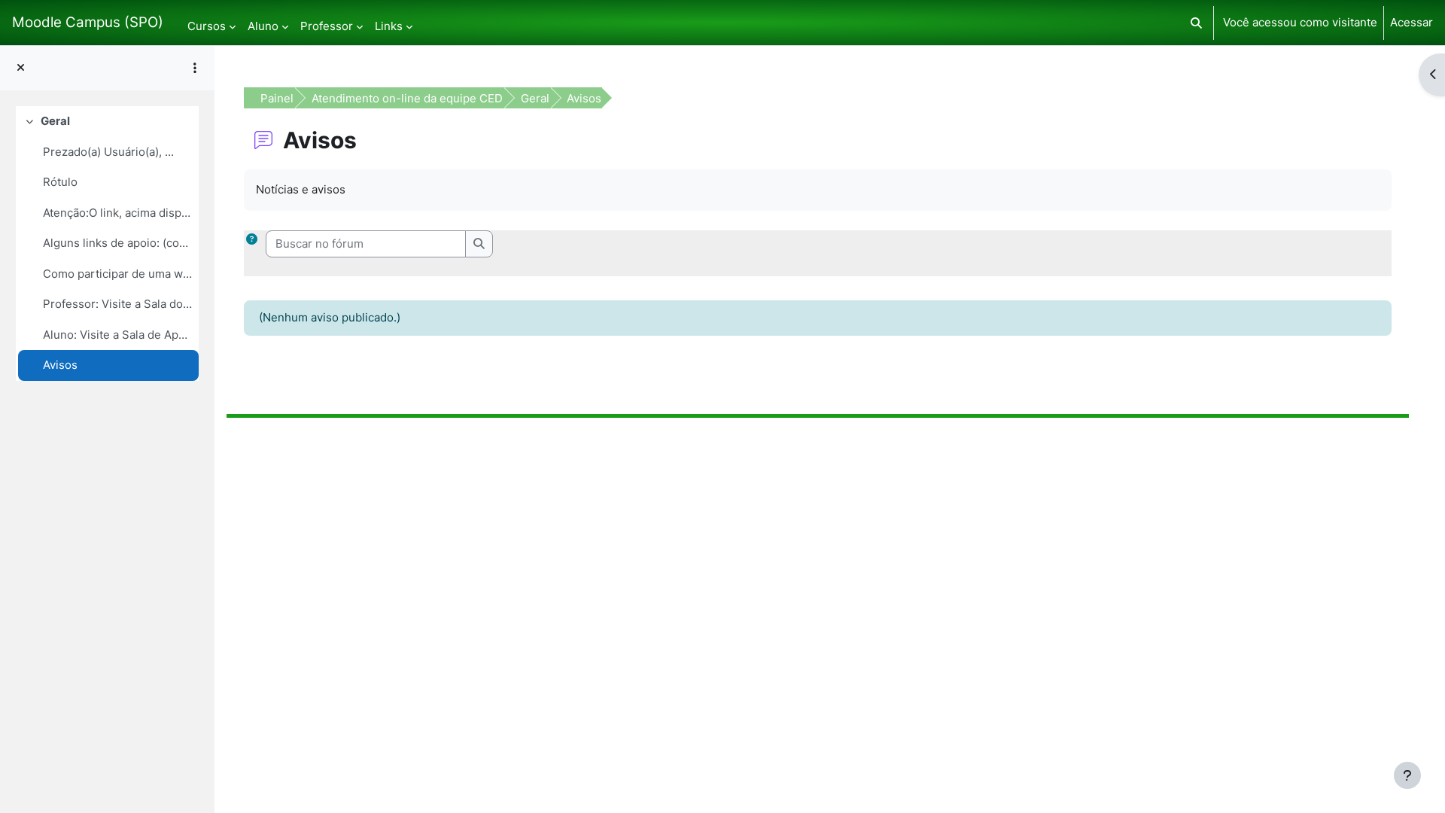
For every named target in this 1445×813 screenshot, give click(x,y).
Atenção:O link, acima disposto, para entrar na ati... (117, 213)
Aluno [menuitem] (263, 26)
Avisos (60, 365)
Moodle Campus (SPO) (87, 22)
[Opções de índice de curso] (194, 67)
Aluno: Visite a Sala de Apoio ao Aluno (117, 334)
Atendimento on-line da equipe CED (407, 98)
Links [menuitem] (389, 26)
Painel (277, 98)
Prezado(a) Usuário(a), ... (108, 152)
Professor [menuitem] (326, 26)
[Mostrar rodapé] (1407, 775)
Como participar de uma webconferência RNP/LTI (117, 273)
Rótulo (60, 182)
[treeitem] (107, 243)
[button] (1196, 22)
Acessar (1411, 22)
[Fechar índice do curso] (21, 68)
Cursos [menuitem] (206, 26)
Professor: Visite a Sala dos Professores (117, 304)
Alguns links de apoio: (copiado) (117, 243)
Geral (55, 121)
